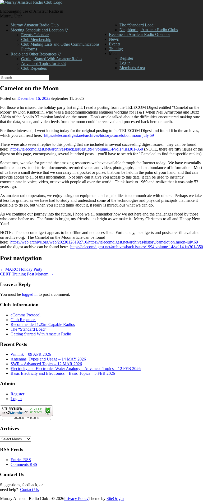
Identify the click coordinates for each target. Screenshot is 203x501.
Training (116, 48)
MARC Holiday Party (21, 269)
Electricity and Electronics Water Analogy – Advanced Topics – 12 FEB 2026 (76, 368)
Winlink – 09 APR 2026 (31, 354)
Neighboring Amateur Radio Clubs (148, 29)
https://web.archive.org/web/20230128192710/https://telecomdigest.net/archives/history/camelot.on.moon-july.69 (104, 242)
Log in (125, 63)
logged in (30, 294)
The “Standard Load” (137, 25)
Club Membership (36, 39)
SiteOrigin (115, 498)
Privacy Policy (76, 498)
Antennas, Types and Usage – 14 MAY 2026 (48, 359)
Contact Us (29, 489)
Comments (24, 464)
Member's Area (132, 67)
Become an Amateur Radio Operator (139, 34)
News (114, 39)
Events (114, 44)
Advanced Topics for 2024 (43, 63)
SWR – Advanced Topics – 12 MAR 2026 (46, 364)
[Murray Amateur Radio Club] (31, 2)
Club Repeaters (34, 68)
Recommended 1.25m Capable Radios (43, 324)
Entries (21, 459)
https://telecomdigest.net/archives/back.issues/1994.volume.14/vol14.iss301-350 (76, 149)
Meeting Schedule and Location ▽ (39, 30)
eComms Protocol (25, 315)
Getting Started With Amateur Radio (51, 59)
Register (126, 58)
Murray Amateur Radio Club (35, 25)
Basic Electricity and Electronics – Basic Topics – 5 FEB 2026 (63, 373)
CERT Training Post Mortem (27, 274)
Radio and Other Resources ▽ (36, 54)
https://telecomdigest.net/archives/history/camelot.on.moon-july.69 (99, 135)
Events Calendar (35, 34)
